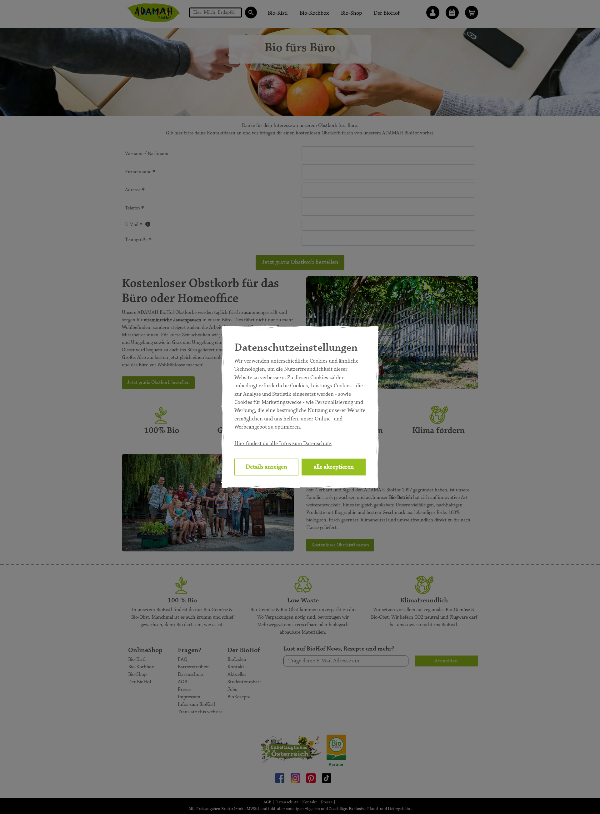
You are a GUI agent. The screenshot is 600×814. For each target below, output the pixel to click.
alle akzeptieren (334, 467)
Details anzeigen (266, 467)
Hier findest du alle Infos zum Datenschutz (283, 444)
